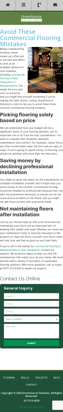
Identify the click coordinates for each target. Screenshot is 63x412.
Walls (25, 377)
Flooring (9, 377)
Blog (57, 377)
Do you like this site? (31, 407)
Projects (41, 377)
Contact (31, 384)
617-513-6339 (31, 400)
